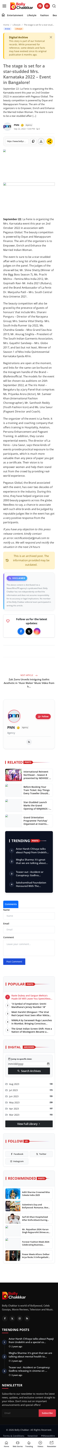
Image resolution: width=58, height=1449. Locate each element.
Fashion (44, 15)
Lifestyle (31, 15)
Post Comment (14, 961)
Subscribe (47, 1413)
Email (6, 923)
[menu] (4, 6)
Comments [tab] (11, 904)
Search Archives (29, 1071)
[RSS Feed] (29, 742)
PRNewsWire (48, 1435)
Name (6, 909)
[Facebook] (21, 631)
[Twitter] (29, 631)
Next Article (27, 675)
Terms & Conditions (13, 1435)
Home (6, 24)
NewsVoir (33, 1435)
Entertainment (15, 15)
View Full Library (29, 1124)
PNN (11, 727)
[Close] (51, 37)
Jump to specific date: (20, 1059)
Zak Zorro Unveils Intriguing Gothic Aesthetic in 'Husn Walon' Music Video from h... (29, 683)
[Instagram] (37, 631)
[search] (54, 6)
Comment (8, 937)
